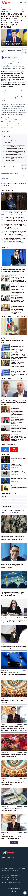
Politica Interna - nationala (14, 7)
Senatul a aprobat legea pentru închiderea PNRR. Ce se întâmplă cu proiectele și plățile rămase (19, 374)
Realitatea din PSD (5, 870)
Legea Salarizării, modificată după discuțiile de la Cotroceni (11, 809)
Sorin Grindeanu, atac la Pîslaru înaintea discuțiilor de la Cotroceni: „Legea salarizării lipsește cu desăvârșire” (15, 240)
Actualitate (6, 228)
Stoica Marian (23, 644)
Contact (3, 857)
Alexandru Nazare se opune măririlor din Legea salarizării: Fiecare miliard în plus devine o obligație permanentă (15, 233)
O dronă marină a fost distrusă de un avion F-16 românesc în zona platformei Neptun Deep (15, 226)
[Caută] (21, 2)
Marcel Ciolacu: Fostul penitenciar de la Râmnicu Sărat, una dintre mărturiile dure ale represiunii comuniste (18, 430)
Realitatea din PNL (14, 870)
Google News (7, 185)
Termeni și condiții (10, 857)
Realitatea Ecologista (15, 875)
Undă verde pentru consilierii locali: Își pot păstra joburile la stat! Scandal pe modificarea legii (14, 782)
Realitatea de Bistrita (6, 879)
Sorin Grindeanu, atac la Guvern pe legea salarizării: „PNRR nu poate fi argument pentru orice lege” (15, 152)
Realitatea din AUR (14, 877)
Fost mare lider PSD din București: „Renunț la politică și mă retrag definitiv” (17, 421)
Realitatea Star (22, 868)
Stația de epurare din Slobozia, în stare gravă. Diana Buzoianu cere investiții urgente (15, 158)
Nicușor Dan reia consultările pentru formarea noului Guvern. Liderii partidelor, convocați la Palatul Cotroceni (15, 219)
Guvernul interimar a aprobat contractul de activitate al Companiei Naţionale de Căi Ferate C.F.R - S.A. (17, 300)
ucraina (13, 176)
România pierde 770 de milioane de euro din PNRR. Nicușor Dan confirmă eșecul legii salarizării (15, 146)
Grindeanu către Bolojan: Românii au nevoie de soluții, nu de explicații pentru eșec (15, 140)
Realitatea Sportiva (13, 868)
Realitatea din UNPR (15, 50)
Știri (7, 7)
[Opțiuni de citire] (25, 893)
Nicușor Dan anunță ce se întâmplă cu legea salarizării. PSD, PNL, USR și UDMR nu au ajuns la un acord (18, 365)
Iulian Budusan (23, 590)
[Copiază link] (22, 49)
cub (19, 176)
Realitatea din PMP (5, 875)
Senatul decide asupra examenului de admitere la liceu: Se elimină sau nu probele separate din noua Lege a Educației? (18, 280)
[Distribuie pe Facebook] (25, 49)
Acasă (4, 7)
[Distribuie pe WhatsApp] (22, 52)
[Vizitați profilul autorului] (2, 51)
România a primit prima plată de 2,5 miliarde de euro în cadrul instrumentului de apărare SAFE (13, 674)
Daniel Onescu (23, 562)
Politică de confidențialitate (7, 860)
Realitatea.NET (5, 868)
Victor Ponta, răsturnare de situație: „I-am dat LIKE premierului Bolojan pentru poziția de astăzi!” (13, 566)
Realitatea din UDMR (15, 873)
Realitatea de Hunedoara (7, 882)
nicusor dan (5, 178)
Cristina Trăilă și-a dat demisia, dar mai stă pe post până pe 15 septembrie (13, 621)
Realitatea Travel (16, 882)
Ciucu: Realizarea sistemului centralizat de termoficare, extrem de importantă (13, 647)
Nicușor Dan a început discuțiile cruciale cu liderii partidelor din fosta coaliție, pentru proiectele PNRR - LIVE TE (13, 212)
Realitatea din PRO (5, 877)
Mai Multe (14, 842)
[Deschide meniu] (25, 3)
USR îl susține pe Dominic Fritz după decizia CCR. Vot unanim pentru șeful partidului (18, 438)
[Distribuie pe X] (25, 52)
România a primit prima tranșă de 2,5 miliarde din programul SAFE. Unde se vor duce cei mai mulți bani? (13, 593)
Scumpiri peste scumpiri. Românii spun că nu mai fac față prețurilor (13, 755)
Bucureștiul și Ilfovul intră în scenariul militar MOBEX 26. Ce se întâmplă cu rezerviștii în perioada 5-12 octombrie (12, 538)
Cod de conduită (18, 860)
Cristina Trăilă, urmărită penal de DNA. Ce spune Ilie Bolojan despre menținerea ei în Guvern (14, 402)
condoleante (5, 176)
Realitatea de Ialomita (16, 879)
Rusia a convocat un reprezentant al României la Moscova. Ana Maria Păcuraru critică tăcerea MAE (12, 836)
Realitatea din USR (5, 873)
